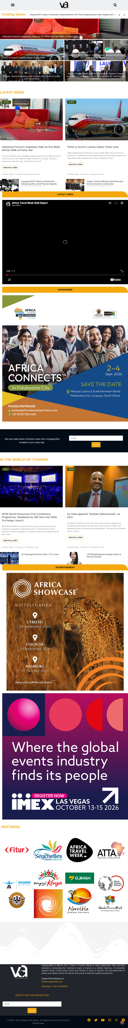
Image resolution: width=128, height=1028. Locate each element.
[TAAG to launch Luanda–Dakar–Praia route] (32, 50)
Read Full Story (11, 168)
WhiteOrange (38, 1023)
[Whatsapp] (116, 1020)
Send (96, 445)
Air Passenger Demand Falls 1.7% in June (40, 554)
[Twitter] (96, 1020)
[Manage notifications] (122, 1022)
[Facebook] (89, 1020)
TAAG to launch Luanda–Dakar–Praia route (93, 146)
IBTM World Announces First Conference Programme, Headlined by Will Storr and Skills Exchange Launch (29, 517)
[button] (115, 5)
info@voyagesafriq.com (52, 982)
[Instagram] (109, 1020)
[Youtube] (103, 1020)
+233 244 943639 (59, 986)
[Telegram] (123, 1020)
